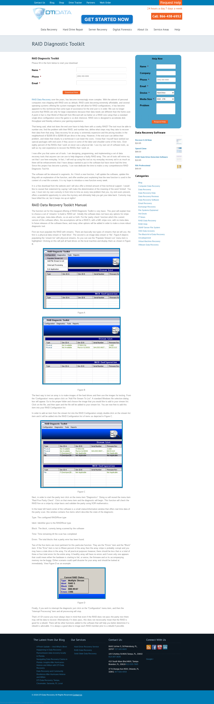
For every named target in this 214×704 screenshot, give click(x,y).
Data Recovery (49, 29)
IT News (141, 217)
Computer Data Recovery (149, 186)
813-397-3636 (115, 657)
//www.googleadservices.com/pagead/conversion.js (22, 702)
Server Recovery (98, 29)
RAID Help (142, 224)
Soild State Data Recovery (85, 654)
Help (177, 29)
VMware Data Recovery (148, 245)
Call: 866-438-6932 (166, 16)
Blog (52, 2)
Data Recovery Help (147, 193)
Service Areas (161, 29)
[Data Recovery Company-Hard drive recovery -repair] (55, 20)
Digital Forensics (122, 29)
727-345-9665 (121, 649)
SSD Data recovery (146, 231)
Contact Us (39, 2)
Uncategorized (144, 238)
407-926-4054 (121, 672)
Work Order (105, 2)
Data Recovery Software (148, 200)
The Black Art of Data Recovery (151, 234)
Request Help (170, 3)
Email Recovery (145, 203)
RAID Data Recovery (41, 99)
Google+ (150, 659)
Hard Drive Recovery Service (86, 647)
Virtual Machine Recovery (149, 241)
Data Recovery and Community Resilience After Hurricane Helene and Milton (51, 674)
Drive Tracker (75, 2)
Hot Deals (142, 214)
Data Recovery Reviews (148, 196)
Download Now (71, 92)
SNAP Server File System (149, 227)
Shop (61, 2)
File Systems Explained (148, 210)
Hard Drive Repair (73, 29)
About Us (142, 29)
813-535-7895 (132, 664)
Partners (91, 2)
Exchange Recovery (147, 207)
